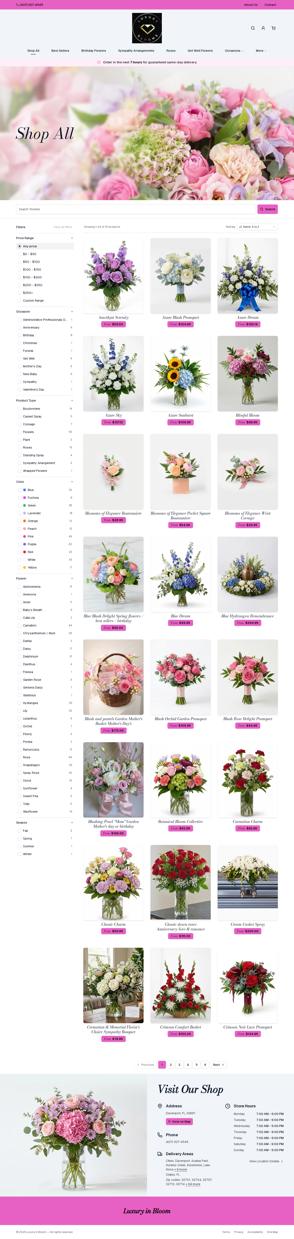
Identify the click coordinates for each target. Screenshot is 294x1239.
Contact (270, 5)
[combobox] (257, 227)
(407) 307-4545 (31, 5)
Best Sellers (60, 51)
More (259, 51)
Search (270, 209)
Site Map (272, 1232)
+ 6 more (180, 1169)
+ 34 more (193, 1184)
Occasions (232, 51)
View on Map (181, 1122)
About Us (251, 5)
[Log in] (263, 28)
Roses (171, 51)
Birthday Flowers (93, 51)
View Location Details (264, 1161)
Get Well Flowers (200, 51)
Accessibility (255, 1232)
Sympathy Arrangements (136, 51)
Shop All (33, 51)
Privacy (238, 1232)
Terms (226, 1232)
